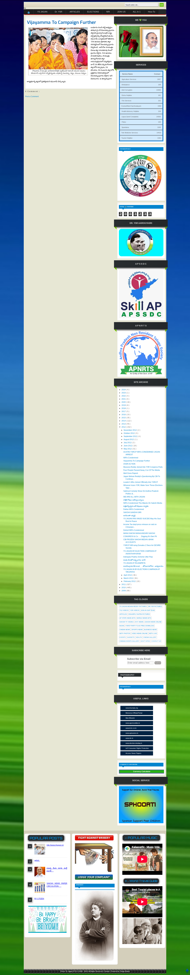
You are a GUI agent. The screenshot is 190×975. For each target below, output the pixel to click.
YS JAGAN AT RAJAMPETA (134, 563)
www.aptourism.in (132, 733)
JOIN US (121, 12)
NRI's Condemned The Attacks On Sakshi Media (142, 503)
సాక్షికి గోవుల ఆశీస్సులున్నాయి (133, 500)
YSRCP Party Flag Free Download (139, 626)
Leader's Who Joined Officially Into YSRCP (140, 482)
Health (139, 637)
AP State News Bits (127, 618)
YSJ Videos (124, 610)
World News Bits (144, 618)
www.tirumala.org (132, 708)
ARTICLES (75, 12)
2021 (124, 399)
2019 (124, 405)
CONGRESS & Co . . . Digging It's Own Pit (140, 536)
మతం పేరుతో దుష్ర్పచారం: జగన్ (134, 560)
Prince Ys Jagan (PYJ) (68, 971)
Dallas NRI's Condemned (133, 509)
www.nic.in (129, 738)
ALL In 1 (137, 12)
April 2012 (128, 575)
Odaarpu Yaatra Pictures (139, 614)
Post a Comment (32, 96)
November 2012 (130, 430)
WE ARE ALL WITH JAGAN (134, 497)
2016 (124, 415)
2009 (124, 591)
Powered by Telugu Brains (120, 971)
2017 (124, 411)
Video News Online (140, 633)
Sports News (137, 629)
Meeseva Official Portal (134, 713)
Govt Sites (145, 641)
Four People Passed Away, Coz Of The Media (141, 470)
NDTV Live (153, 633)
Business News (150, 629)
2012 (124, 427)
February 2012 (130, 581)
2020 (124, 402)
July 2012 (128, 443)
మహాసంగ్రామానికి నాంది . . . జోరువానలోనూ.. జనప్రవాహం (143, 566)
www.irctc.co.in (131, 728)
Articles (123, 614)
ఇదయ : (37, 860)
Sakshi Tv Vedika (126, 622)
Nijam (121, 626)
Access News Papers (133, 753)
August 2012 (129, 439)
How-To (151, 12)
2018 (124, 408)
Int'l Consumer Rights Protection (137, 748)
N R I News (139, 622)
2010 (124, 588)
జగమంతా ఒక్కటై (129, 515)
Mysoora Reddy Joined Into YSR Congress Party (143, 467)
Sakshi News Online (153, 622)
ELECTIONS (93, 12)
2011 (124, 584)
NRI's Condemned (130, 458)
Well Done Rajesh (130, 473)
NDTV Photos (124, 633)
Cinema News (124, 629)
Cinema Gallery (149, 637)
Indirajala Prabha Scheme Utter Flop (138, 557)
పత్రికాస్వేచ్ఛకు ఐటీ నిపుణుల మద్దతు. (136, 506)
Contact (107, 971)
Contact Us (156, 641)
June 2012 (128, 446)
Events (122, 637)
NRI (108, 12)
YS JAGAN (42, 12)
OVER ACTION (129, 464)
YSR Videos (134, 610)
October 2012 (129, 433)
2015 (124, 418)
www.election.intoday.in (134, 743)
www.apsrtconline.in (133, 723)
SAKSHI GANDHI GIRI (132, 512)
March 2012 (129, 578)
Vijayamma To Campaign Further (61, 22)
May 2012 (128, 449)
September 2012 (131, 436)
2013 (124, 424)
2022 (124, 396)
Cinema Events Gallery (129, 641)
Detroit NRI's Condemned (133, 530)
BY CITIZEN (39, 899)
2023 (124, 393)
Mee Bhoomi (130, 718)
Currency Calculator (141, 771)
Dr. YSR (58, 12)
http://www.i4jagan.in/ (55, 845)
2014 (124, 421)
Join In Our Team (148, 610)
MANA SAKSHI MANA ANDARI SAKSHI (139, 533)
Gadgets (130, 637)
